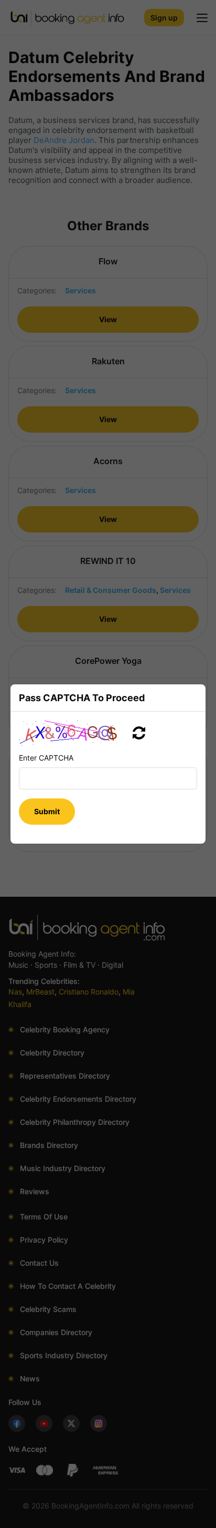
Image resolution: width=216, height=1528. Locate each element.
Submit (47, 811)
